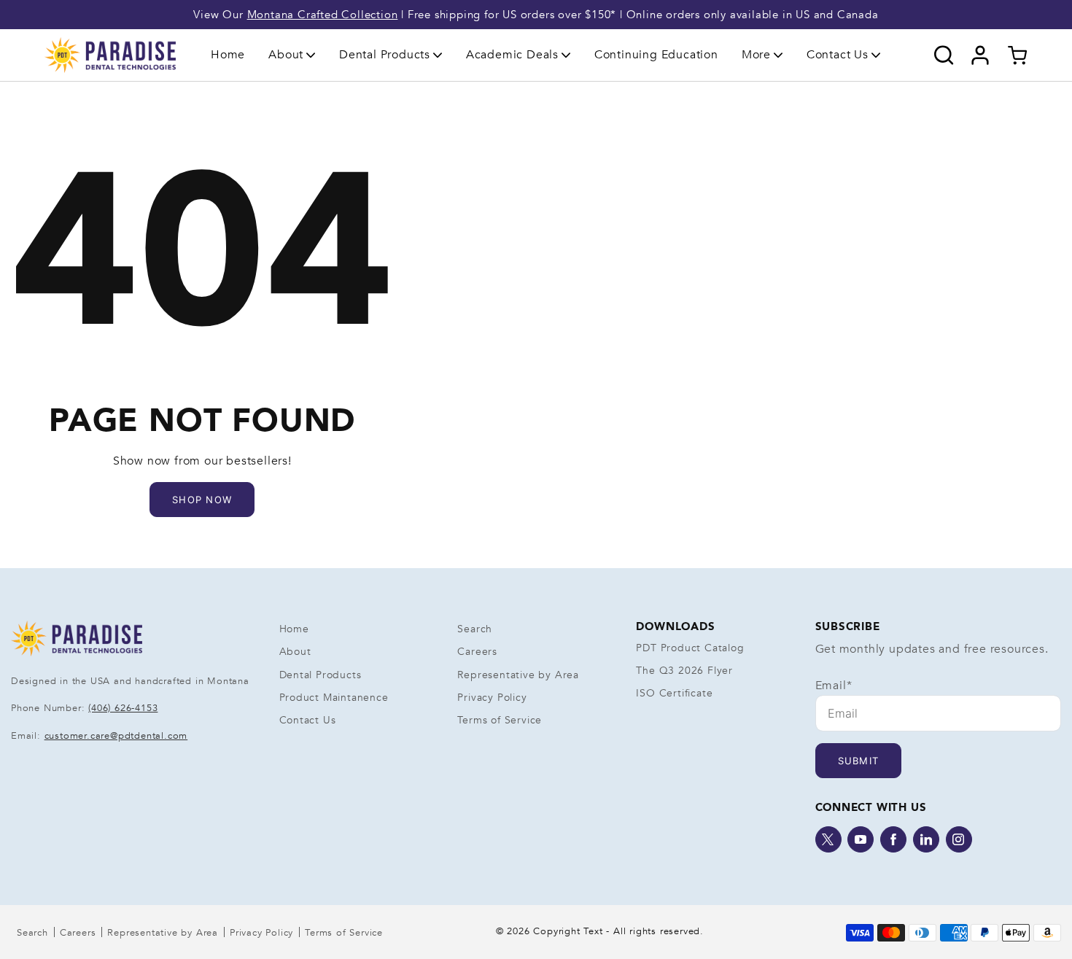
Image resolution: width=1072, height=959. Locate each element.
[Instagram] (959, 839)
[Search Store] (944, 55)
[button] (292, 54)
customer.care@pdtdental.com (116, 735)
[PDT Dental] (110, 54)
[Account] (980, 55)
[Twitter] (828, 839)
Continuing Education (656, 55)
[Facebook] (893, 839)
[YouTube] (860, 839)
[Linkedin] (926, 839)
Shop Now (202, 499)
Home (228, 55)
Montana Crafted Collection (322, 14)
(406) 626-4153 (123, 708)
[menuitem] (228, 55)
